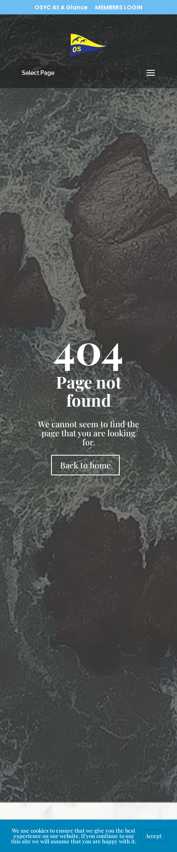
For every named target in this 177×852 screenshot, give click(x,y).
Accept (153, 835)
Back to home (85, 464)
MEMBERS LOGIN (118, 8)
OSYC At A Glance (61, 8)
